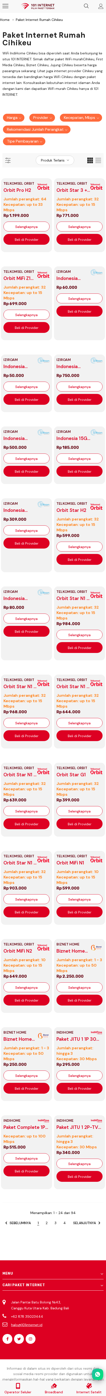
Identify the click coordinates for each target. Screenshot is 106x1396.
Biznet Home (67, 944)
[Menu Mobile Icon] (5, 6)
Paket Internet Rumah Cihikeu (39, 19)
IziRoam (63, 271)
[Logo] (37, 6)
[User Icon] (101, 6)
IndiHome (64, 1032)
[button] (13, 118)
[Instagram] (30, 1339)
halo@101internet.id (26, 1325)
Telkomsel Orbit (18, 183)
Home (5, 19)
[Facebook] (7, 1339)
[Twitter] (19, 1339)
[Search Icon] (86, 6)
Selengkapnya (26, 227)
